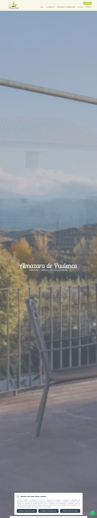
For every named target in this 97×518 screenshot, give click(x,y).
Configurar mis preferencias (48, 511)
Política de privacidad (45, 507)
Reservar (87, 3)
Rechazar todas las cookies (27, 511)
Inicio (42, 7)
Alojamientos (50, 7)
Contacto (88, 7)
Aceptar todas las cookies (70, 511)
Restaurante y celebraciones (66, 7)
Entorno (80, 7)
